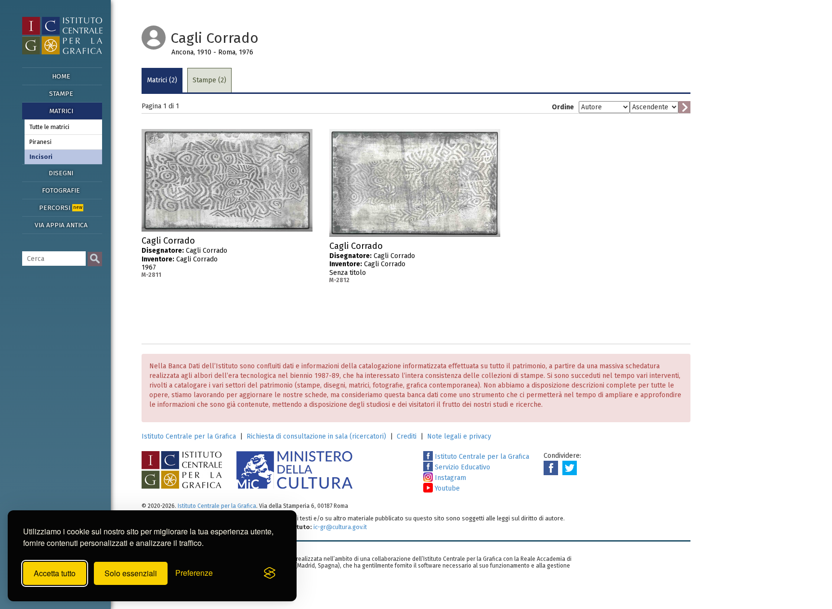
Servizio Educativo (461, 467)
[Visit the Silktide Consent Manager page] (269, 573)
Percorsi (60, 208)
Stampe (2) (209, 80)
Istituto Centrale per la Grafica (189, 436)
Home (61, 76)
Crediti (406, 436)
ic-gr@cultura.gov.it (340, 527)
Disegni (61, 173)
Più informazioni (305, 243)
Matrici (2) (162, 80)
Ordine (563, 107)
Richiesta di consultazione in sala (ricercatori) (316, 436)
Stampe (61, 94)
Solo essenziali (130, 573)
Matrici (61, 111)
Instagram (449, 478)
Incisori (40, 156)
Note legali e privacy (459, 436)
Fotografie (61, 190)
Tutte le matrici (49, 126)
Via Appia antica (61, 225)
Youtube (446, 488)
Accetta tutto (55, 573)
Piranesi (40, 141)
